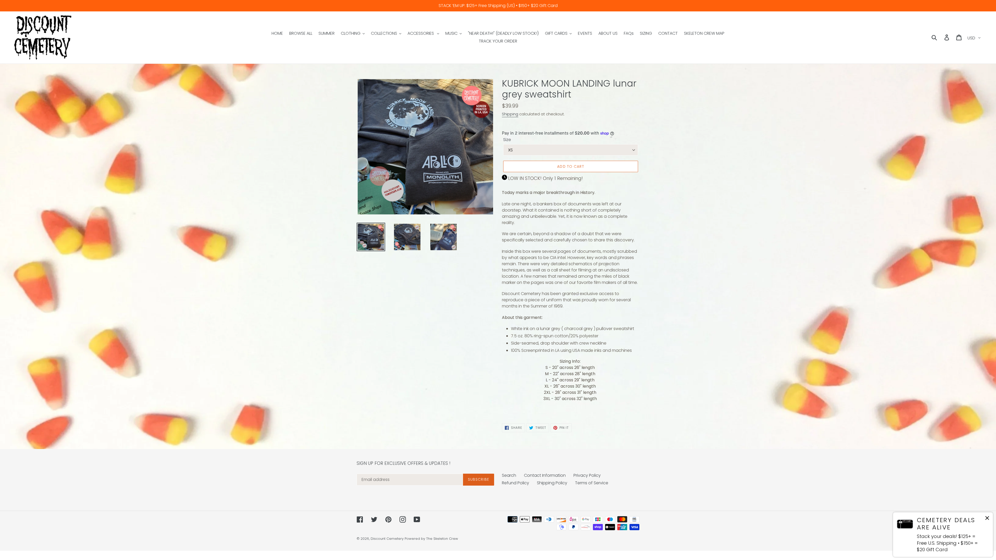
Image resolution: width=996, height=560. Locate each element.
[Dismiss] (987, 519)
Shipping (510, 114)
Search (509, 475)
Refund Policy (515, 483)
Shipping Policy (552, 483)
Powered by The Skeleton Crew (431, 538)
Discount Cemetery (387, 538)
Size (507, 140)
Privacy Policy (587, 475)
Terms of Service (591, 483)
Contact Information (545, 475)
